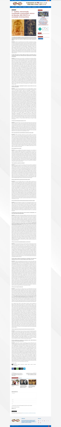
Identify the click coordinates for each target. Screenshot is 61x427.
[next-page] (13, 388)
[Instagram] (14, 0)
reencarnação (26, 364)
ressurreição (34, 364)
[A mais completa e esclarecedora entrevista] (15, 382)
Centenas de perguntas (14, 384)
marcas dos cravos (22, 364)
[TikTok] (16, 0)
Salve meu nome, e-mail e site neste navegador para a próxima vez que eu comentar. (22, 405)
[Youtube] (20, 0)
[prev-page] (12, 388)
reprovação (31, 364)
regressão (29, 364)
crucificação (18, 364)
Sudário (12, 365)
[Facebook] (13, 0)
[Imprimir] (22, 369)
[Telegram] (15, 0)
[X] (18, 0)
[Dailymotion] (12, 0)
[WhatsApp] (17, 369)
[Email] (20, 369)
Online (40, 34)
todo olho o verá (15, 365)
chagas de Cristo (15, 364)
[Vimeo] (19, 0)
